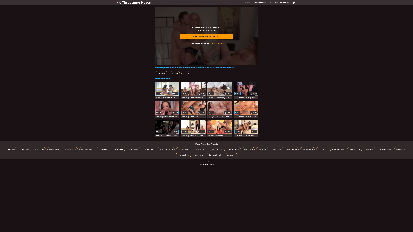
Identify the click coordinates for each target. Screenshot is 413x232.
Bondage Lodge (70, 149)
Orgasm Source (354, 149)
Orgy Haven (370, 149)
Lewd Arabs (248, 149)
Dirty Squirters (134, 149)
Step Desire (199, 155)
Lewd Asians (262, 149)
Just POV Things (217, 149)
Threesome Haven (136, 2)
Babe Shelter (39, 149)
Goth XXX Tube (183, 149)
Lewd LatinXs (292, 149)
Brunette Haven (87, 149)
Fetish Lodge (149, 149)
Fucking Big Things (166, 149)
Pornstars (284, 2)
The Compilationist (215, 155)
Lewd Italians (277, 149)
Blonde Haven (54, 149)
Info (187, 73)
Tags (293, 2)
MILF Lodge (322, 149)
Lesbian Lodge (234, 149)
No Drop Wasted (338, 149)
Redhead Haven (401, 149)
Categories (273, 2)
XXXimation (231, 155)
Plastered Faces (385, 149)
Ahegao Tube (10, 149)
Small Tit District (183, 155)
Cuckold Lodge (118, 149)
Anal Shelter (24, 149)
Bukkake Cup (102, 149)
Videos (248, 2)
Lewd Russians (307, 149)
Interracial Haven (200, 149)
